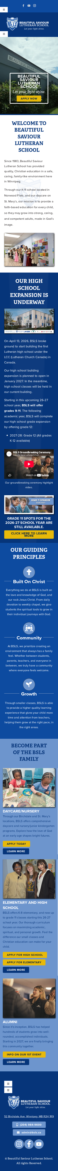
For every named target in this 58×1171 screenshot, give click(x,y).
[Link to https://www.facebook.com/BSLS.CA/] (29, 1144)
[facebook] (23, 5)
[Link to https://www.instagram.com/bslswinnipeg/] (19, 1144)
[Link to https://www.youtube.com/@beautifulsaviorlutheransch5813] (39, 1144)
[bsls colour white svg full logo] (27, 19)
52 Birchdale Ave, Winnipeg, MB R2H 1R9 (29, 1116)
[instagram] (34, 5)
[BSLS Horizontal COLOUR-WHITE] (29, 1097)
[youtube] (29, 5)
